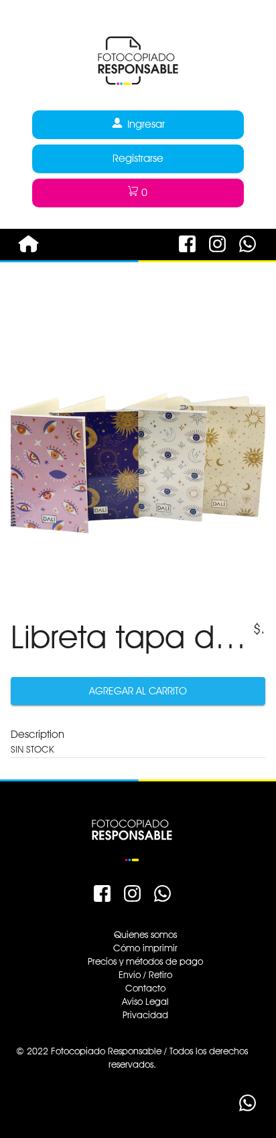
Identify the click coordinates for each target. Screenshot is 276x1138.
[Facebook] (187, 255)
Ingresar (146, 124)
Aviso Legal (145, 1001)
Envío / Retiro (145, 974)
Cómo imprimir (145, 948)
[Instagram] (217, 255)
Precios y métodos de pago (145, 961)
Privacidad (145, 1015)
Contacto (145, 988)
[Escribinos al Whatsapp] (247, 255)
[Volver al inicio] (138, 98)
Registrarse (138, 158)
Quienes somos (145, 934)
